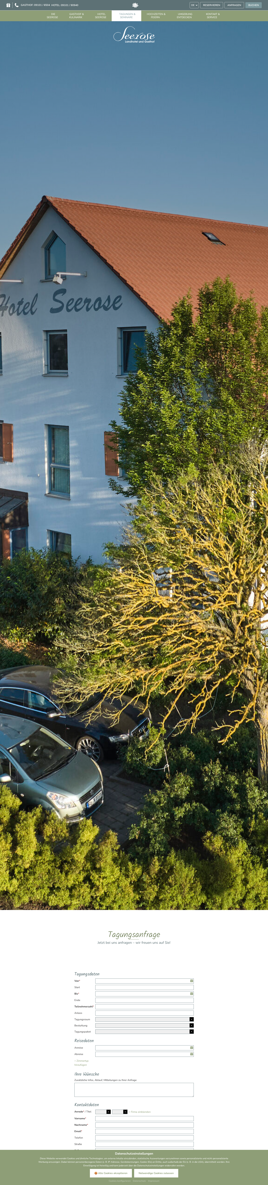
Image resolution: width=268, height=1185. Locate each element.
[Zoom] (134, 465)
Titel (88, 1111)
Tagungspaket (82, 1031)
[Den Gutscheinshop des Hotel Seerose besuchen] (8, 5)
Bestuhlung (80, 1025)
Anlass (78, 1013)
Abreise (78, 1054)
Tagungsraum (82, 1019)
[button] (9, 464)
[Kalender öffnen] (192, 981)
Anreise (78, 1047)
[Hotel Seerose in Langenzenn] (134, 34)
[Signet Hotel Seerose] (135, 5)
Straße (78, 1144)
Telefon (78, 1137)
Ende (77, 1000)
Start (77, 987)
